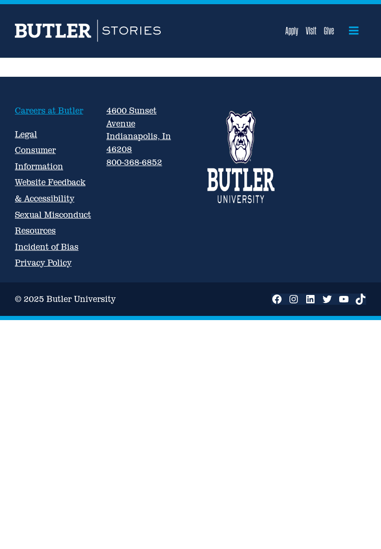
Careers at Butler (49, 110)
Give (329, 31)
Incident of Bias (47, 246)
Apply (291, 31)
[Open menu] (354, 30)
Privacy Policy (43, 262)
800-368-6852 (134, 162)
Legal (26, 134)
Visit (311, 31)
